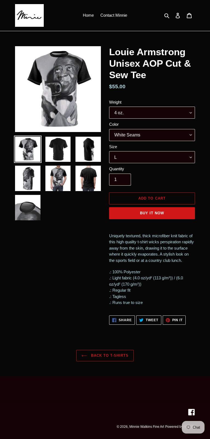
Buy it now (152, 213)
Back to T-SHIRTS (109, 355)
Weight (115, 102)
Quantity (116, 168)
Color (114, 124)
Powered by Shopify (180, 427)
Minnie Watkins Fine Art (146, 427)
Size (113, 146)
